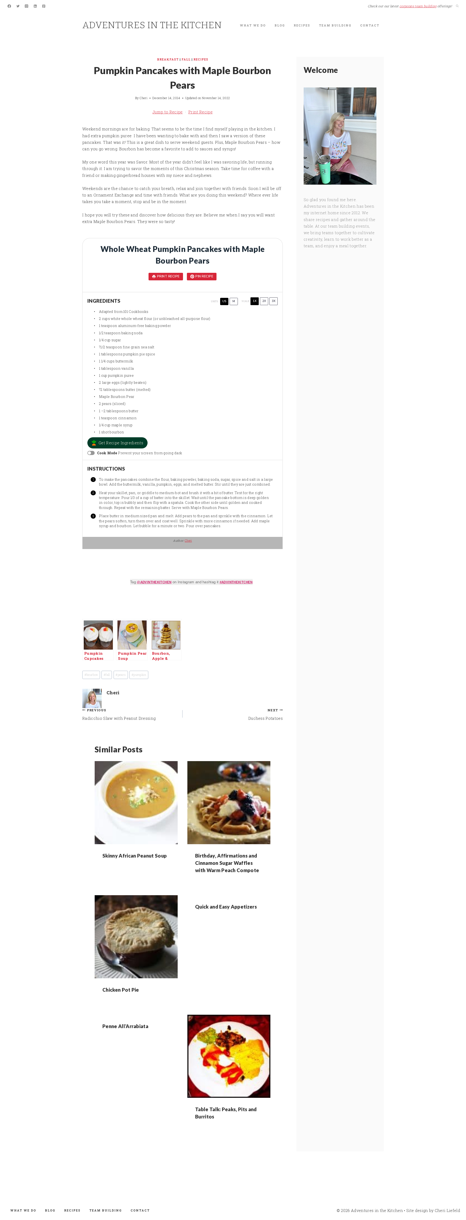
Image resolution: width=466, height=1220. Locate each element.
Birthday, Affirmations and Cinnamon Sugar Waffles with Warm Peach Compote (227, 863)
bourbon (91, 675)
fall (107, 675)
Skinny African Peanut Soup (134, 856)
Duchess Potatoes (265, 714)
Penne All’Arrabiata (125, 1026)
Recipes (302, 25)
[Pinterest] (43, 6)
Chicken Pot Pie (120, 990)
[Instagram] (26, 6)
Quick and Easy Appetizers (226, 907)
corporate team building (417, 6)
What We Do (253, 25)
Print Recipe (200, 111)
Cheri (143, 98)
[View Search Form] (457, 6)
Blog (280, 25)
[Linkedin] (35, 6)
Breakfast (168, 59)
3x (273, 301)
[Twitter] (18, 6)
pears (121, 675)
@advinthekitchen (154, 582)
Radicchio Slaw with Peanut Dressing (119, 714)
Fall (186, 59)
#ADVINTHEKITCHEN (236, 582)
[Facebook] (9, 6)
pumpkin (139, 675)
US (224, 301)
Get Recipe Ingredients (121, 442)
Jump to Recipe (167, 111)
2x (264, 301)
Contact (369, 25)
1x (255, 301)
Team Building (335, 25)
